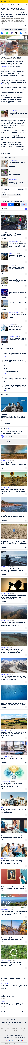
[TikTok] (17, 204)
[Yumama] (21, 1031)
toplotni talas (16, 194)
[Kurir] (8, 1029)
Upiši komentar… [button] (9, 436)
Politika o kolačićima (18, 1035)
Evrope (3, 84)
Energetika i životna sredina (11, 8)
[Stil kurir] (21, 1029)
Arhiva (23, 1037)
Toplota (4, 194)
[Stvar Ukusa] (14, 1033)
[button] (26, 26)
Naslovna (3, 8)
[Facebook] (11, 204)
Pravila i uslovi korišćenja (8, 1037)
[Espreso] (13, 1029)
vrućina (9, 194)
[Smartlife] (11, 1031)
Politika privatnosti (18, 1037)
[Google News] (24, 204)
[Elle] (17, 1029)
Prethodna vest (7, 189)
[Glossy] (25, 1029)
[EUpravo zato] (5, 1)
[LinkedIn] (12, 1040)
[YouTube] (15, 1040)
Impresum (8, 1035)
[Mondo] (3, 1029)
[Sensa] (16, 1031)
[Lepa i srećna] (5, 1031)
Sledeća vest (21, 189)
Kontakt (11, 1035)
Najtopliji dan (5, 197)
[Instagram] (4, 204)
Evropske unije (5, 66)
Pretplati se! (7, 423)
